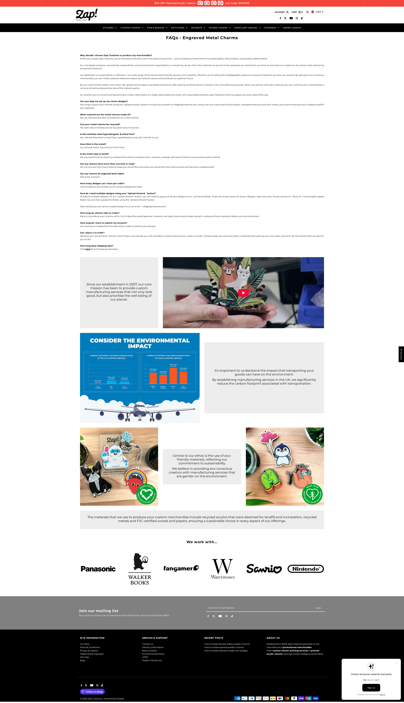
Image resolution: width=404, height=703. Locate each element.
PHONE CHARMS (218, 28)
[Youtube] (291, 18)
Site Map (84, 657)
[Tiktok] (301, 18)
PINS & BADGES (155, 28)
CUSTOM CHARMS (130, 28)
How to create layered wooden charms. (224, 647)
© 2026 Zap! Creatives (91, 698)
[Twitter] (285, 18)
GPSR (145, 657)
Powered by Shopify (114, 698)
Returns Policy (149, 650)
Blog (82, 660)
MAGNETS (196, 28)
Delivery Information (152, 647)
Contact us (147, 644)
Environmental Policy (153, 654)
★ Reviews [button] (401, 354)
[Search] (307, 12)
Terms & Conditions (90, 647)
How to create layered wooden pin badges (226, 650)
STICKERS (108, 28)
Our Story (85, 644)
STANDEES (270, 28)
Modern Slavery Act (152, 660)
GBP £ (320, 11)
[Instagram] (296, 18)
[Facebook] (280, 18)
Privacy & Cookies (89, 650)
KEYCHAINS (177, 28)
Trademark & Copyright (92, 654)
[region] (202, 3)
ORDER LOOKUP (292, 28)
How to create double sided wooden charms (227, 644)
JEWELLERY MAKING (245, 28)
